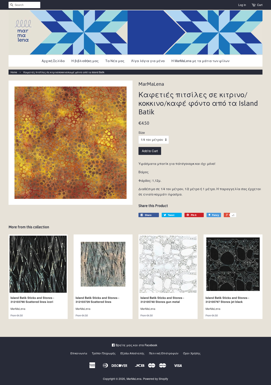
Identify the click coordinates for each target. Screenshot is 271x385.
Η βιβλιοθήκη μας (85, 60)
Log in (242, 5)
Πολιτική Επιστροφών (163, 353)
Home (14, 72)
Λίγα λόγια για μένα (148, 60)
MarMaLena (134, 379)
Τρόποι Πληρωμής (104, 353)
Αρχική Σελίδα (53, 60)
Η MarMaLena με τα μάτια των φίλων (200, 60)
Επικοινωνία (78, 353)
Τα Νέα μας (114, 60)
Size (141, 132)
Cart (259, 5)
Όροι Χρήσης (192, 353)
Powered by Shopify (155, 379)
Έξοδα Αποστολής (132, 353)
